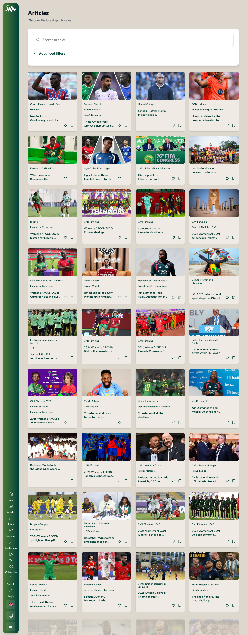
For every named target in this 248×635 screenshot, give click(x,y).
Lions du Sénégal (147, 104)
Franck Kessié (91, 109)
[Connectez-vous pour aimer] (65, 125)
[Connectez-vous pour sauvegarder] (72, 125)
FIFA (147, 168)
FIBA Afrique (92, 531)
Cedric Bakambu (92, 401)
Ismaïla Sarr (54, 104)
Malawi (57, 280)
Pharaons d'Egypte (202, 109)
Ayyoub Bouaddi (92, 584)
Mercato (34, 109)
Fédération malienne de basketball (96, 525)
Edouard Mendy (38, 589)
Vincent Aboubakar (148, 401)
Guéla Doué (161, 286)
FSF (34, 347)
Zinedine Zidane (200, 589)
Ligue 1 (107, 168)
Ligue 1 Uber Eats (93, 168)
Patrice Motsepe (146, 470)
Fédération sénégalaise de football (43, 341)
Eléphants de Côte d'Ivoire (151, 280)
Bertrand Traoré (92, 104)
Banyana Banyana (39, 524)
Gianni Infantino (161, 168)
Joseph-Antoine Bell (40, 595)
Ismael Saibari (91, 280)
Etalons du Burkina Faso (42, 168)
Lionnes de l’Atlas (39, 406)
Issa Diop (109, 589)
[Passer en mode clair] (11, 615)
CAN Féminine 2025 (40, 280)
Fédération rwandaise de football (205, 341)
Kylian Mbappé (199, 584)
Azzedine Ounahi (93, 589)
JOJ (195, 287)
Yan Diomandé (199, 401)
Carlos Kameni (37, 584)
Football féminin (200, 227)
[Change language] (11, 604)
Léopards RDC (91, 406)
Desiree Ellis (36, 529)
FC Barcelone (199, 104)
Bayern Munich (92, 286)
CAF (140, 168)
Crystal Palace (37, 104)
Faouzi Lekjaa (199, 470)
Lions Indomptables (148, 406)
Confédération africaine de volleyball (152, 585)
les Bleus (214, 584)
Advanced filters (52, 53)
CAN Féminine (91, 221)
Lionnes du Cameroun (41, 227)
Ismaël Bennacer (92, 115)
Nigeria (34, 221)
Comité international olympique (202, 281)
